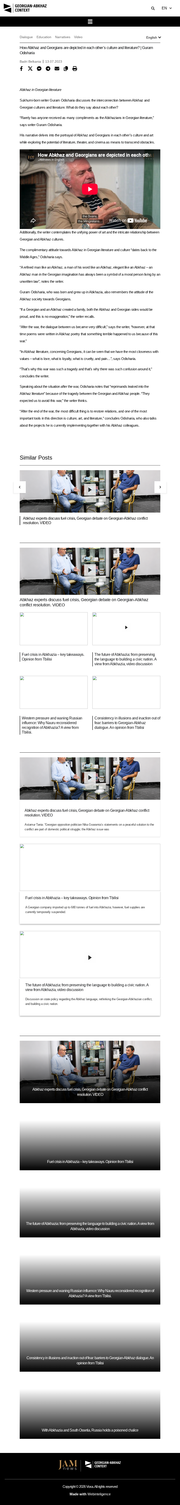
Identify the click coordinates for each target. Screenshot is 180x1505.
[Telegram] (49, 69)
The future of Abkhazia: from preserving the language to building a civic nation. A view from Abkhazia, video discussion (125, 659)
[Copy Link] (67, 69)
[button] (90, 21)
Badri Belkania (30, 61)
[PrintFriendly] (75, 69)
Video (78, 37)
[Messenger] (40, 69)
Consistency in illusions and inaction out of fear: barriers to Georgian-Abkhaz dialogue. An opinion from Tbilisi (127, 723)
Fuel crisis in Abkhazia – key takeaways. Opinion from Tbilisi (72, 898)
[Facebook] (22, 69)
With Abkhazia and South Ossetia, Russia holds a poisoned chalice (90, 1430)
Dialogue (26, 37)
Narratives (62, 37)
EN (164, 8)
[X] (31, 69)
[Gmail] (58, 69)
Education (44, 37)
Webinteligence (99, 1494)
